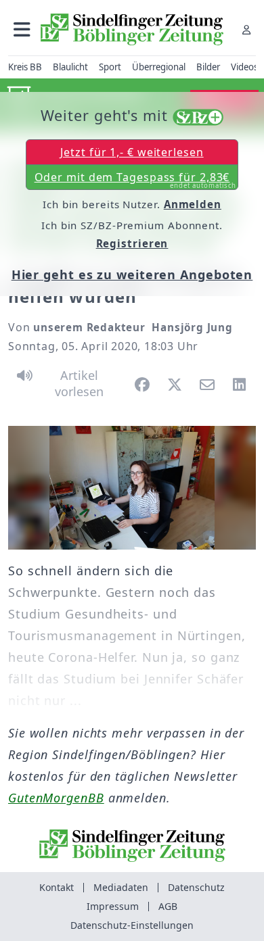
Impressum (113, 906)
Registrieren (132, 243)
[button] (22, 29)
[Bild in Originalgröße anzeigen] (132, 488)
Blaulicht (70, 67)
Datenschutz (196, 887)
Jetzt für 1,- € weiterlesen (131, 152)
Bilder (208, 67)
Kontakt (56, 887)
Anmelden (192, 204)
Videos (244, 67)
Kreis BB (25, 67)
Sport (110, 67)
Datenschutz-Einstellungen (132, 925)
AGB (167, 906)
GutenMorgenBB (56, 798)
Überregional (158, 67)
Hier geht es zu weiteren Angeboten (132, 274)
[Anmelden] (246, 29)
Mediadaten (120, 887)
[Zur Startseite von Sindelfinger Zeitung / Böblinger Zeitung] (132, 29)
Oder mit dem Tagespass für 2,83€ (136, 180)
